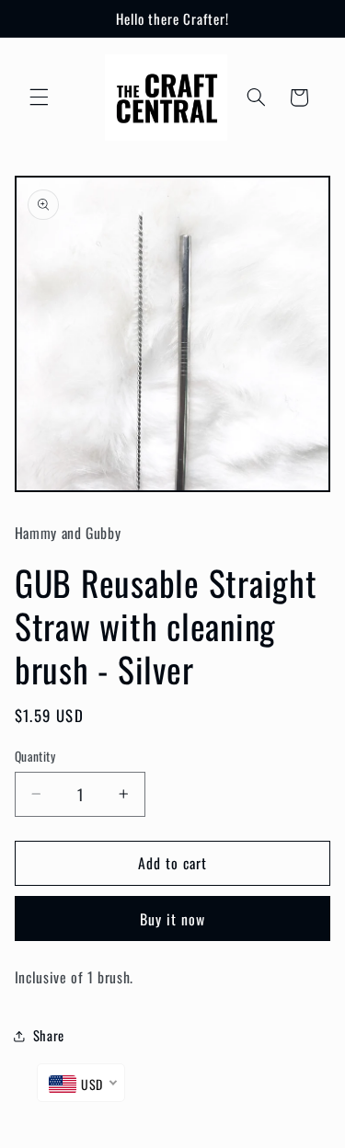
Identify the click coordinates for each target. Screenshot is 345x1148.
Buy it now (173, 919)
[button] (38, 97)
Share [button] (48, 1035)
